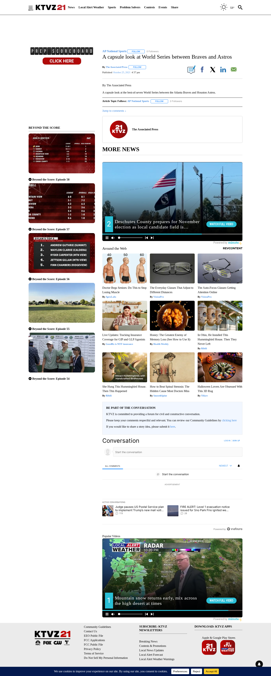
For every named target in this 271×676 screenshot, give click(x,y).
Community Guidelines (97, 626)
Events (163, 7)
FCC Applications (94, 640)
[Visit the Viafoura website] (234, 529)
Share (174, 7)
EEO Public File (93, 635)
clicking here (229, 420)
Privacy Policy (92, 649)
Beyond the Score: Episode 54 (51, 378)
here (172, 426)
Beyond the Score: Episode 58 (51, 179)
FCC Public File (93, 644)
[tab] (112, 466)
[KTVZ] (50, 7)
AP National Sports (138, 101)
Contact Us (90, 631)
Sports (112, 7)
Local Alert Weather (91, 7)
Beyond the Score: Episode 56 (51, 279)
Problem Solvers (130, 7)
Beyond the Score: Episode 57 (51, 229)
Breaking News (148, 641)
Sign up (236, 440)
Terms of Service (94, 653)
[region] (172, 485)
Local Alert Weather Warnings (156, 659)
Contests (149, 7)
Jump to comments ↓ (114, 110)
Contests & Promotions (152, 645)
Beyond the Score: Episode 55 (51, 328)
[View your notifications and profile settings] (238, 465)
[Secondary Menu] (33, 7)
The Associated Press (116, 67)
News (71, 7)
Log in (227, 440)
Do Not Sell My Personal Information (106, 657)
